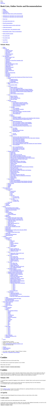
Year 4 (14, 287)
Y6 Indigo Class (16, 201)
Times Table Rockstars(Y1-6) (13, 223)
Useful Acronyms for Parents (11, 209)
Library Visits (13, 153)
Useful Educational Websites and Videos (13, 298)
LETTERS (10, 202)
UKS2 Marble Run (16, 113)
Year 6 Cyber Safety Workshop (19, 141)
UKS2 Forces (13, 92)
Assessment (7, 337)
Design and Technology (15, 110)
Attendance (7, 61)
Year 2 (11, 194)
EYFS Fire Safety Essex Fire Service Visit (21, 136)
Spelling (9, 185)
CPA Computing (16, 108)
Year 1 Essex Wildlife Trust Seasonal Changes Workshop (21, 89)
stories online (5, 41)
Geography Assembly (17, 116)
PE (10, 132)
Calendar (7, 204)
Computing (12, 106)
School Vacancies (8, 305)
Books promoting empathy (8, 33)
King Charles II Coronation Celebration (18, 155)
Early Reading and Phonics (13, 82)
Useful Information (9, 230)
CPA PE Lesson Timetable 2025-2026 (12, 226)
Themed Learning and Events (13, 151)
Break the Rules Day (14, 171)
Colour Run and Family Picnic (16, 168)
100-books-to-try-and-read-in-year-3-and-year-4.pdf (13, 15)
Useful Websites (13, 245)
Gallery (6, 297)
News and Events (6, 187)
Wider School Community (8, 301)
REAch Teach (8, 58)
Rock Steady (15, 129)
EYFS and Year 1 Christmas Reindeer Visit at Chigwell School (22, 157)
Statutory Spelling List (14, 248)
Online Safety (8, 216)
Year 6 (14, 289)
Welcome (7, 49)
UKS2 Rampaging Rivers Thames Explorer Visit (22, 119)
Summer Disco (13, 176)
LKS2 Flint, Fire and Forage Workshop (20, 124)
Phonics (11, 242)
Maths (9, 83)
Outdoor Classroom (14, 97)
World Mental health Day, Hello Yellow (18, 161)
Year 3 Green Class (14, 256)
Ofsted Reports (8, 62)
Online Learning (8, 237)
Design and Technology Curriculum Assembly (22, 111)
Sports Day (15, 134)
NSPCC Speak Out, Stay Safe (16, 154)
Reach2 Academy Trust (9, 57)
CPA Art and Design (17, 105)
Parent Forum (8, 228)
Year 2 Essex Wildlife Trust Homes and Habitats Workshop (21, 90)
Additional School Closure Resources (15, 273)
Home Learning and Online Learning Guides (14, 218)
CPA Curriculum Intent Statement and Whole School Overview (20, 77)
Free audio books (6, 35)
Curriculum (7, 76)
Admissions (7, 59)
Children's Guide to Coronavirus (16, 274)
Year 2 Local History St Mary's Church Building (22, 122)
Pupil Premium (8, 68)
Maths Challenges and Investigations (17, 280)
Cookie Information (7, 348)
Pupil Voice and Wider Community (12, 300)
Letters (9, 190)
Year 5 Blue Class (13, 263)
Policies (6, 71)
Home (4, 9)
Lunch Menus (10, 213)
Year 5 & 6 (12, 198)
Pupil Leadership (11, 178)
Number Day (12, 152)
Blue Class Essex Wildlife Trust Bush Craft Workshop (20, 170)
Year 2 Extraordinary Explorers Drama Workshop (22, 123)
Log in (1, 2)
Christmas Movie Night (14, 172)
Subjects (9, 100)
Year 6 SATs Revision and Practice (17, 270)
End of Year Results (9, 64)
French (11, 114)
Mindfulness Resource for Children (17, 278)
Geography (12, 115)
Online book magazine (7, 27)
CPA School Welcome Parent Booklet (12, 208)
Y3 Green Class (16, 196)
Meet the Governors (9, 53)
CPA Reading (13, 81)
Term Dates (7, 73)
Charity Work (8, 302)
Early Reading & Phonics (13, 310)
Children (4, 10)
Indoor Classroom (13, 95)
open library (5, 39)
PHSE (11, 135)
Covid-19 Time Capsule (15, 277)
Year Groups (7, 326)
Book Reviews (6, 12)
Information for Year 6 (12, 268)
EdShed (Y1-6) (11, 224)
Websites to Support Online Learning (15, 271)
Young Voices (13, 164)
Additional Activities (14, 250)
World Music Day (16, 131)
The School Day (8, 51)
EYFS (9, 94)
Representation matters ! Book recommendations (12, 31)
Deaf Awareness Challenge (15, 279)
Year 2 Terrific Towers (17, 112)
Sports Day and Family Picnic (16, 165)
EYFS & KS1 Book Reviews (16, 294)
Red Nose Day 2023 (14, 167)
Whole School (13, 191)
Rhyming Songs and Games (18, 130)
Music (11, 126)
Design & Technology (12, 317)
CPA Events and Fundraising (11, 234)
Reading (9, 184)
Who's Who (7, 52)
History (11, 120)
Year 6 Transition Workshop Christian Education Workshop (21, 166)
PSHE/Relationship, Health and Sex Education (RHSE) (16, 229)
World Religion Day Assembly (19, 149)
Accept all (7, 366)
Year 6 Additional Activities (15, 269)
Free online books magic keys (8, 21)
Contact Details (8, 54)
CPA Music (15, 128)
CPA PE (14, 133)
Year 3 (14, 286)
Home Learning (11, 183)
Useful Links (7, 233)
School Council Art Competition (19, 104)
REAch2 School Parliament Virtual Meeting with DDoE (21, 182)
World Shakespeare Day (17, 121)
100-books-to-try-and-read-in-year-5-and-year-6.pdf (13, 16)
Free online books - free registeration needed (11, 29)
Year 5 (14, 288)
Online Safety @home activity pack (17, 258)
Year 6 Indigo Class (14, 264)
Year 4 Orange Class (14, 257)
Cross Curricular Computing (18, 109)
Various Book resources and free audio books (11, 25)
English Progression (14, 80)
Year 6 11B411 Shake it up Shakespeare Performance (20, 175)
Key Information (6, 56)
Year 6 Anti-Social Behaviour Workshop (20, 142)
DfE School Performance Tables (11, 63)
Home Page (2, 3)
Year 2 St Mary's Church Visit (18, 147)
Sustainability (8, 74)
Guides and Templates (14, 292)
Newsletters (7, 203)
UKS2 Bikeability (16, 144)
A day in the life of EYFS (15, 98)
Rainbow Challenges (14, 243)
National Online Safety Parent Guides (15, 217)
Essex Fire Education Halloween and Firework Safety (20, 156)
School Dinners (8, 212)
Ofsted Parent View (9, 235)
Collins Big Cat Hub (12, 221)
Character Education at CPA (10, 336)
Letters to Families (8, 188)
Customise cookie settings (15, 366)
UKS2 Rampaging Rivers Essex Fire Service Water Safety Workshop (26, 137)
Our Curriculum (8, 307)
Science (9, 85)
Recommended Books (9, 299)
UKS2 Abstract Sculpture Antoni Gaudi (20, 103)
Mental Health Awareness (15, 281)
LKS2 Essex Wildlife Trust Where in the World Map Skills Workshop (26, 118)
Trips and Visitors (13, 99)
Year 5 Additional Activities (15, 267)
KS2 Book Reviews (14, 295)
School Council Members (15, 180)
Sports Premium (8, 69)
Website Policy (6, 349)
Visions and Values (9, 50)
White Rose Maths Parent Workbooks (17, 282)
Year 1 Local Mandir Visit (18, 146)
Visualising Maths (13, 84)
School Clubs (8, 227)
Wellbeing (7, 215)
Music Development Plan (10, 72)
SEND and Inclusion (9, 67)
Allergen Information (12, 214)
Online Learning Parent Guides (14, 232)
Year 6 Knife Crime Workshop (19, 140)
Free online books (6, 37)
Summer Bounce (13, 177)
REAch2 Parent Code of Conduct (11, 207)
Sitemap (4, 346)
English (9, 78)
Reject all (2, 366)
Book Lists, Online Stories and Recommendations (12, 13)
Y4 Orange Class (16, 197)
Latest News (7, 205)
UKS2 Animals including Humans (17, 93)
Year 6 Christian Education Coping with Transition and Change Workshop (27, 143)
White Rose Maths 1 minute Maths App (15, 219)
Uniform (7, 211)
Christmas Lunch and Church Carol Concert (18, 159)
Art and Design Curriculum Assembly (20, 102)
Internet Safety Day (14, 160)
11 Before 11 (7, 308)
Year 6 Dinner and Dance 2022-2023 (17, 174)
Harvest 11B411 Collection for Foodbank (18, 162)
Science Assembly (13, 87)
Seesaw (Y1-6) (11, 222)
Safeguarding (8, 66)
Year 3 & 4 (12, 195)
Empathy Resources (14, 275)
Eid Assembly (15, 150)
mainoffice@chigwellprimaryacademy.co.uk (14, 343)
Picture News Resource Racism (16, 276)
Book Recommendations (7, 23)
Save (11, 404)
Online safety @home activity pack (17, 253)
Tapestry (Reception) (12, 225)
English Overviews (14, 79)
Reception (12, 192)
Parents (4, 206)
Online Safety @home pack (15, 249)
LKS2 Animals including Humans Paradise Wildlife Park (21, 91)
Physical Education (14, 290)
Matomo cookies (7, 388)
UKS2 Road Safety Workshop (18, 139)
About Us (5, 48)
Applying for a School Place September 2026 (14, 60)
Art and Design (13, 101)
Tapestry (12, 244)
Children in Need (13, 163)
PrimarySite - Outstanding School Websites (11, 352)
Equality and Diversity (9, 70)
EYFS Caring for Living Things (16, 88)
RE (11, 145)
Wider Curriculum (8, 335)
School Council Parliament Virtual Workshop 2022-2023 (21, 181)
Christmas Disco (13, 173)
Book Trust (5, 18)
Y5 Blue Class (15, 199)
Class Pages (5, 11)
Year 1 (11, 193)
